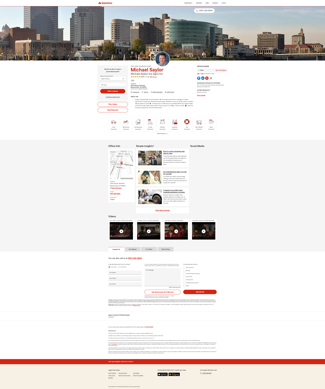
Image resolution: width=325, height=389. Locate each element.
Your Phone (123, 267)
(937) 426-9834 (115, 193)
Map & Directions (116, 188)
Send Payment (112, 110)
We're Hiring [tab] (165, 249)
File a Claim (112, 104)
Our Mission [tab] (133, 249)
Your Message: (149, 270)
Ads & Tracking (112, 373)
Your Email (113, 267)
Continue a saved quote (113, 97)
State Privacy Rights (138, 375)
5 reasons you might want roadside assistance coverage (174, 191)
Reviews (199, 3)
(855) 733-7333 (137, 305)
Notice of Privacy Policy (124, 375)
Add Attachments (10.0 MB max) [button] (163, 292)
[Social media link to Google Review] (211, 78)
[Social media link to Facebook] (198, 78)
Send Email (200, 292)
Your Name (112, 272)
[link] (105, 3)
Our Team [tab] (149, 249)
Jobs (207, 3)
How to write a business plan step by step (174, 152)
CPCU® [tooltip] (132, 80)
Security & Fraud (123, 373)
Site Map (110, 377)
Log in (223, 3)
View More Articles (162, 210)
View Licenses (201, 95)
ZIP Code (103, 85)
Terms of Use (111, 375)
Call (198, 73)
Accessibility (136, 373)
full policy (114, 344)
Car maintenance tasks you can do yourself (175, 173)
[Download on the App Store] (163, 374)
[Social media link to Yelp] (207, 78)
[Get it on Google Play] (174, 374)
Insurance (188, 3)
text (202, 73)
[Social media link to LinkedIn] (202, 78)
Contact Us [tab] (116, 249)
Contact (215, 3)
